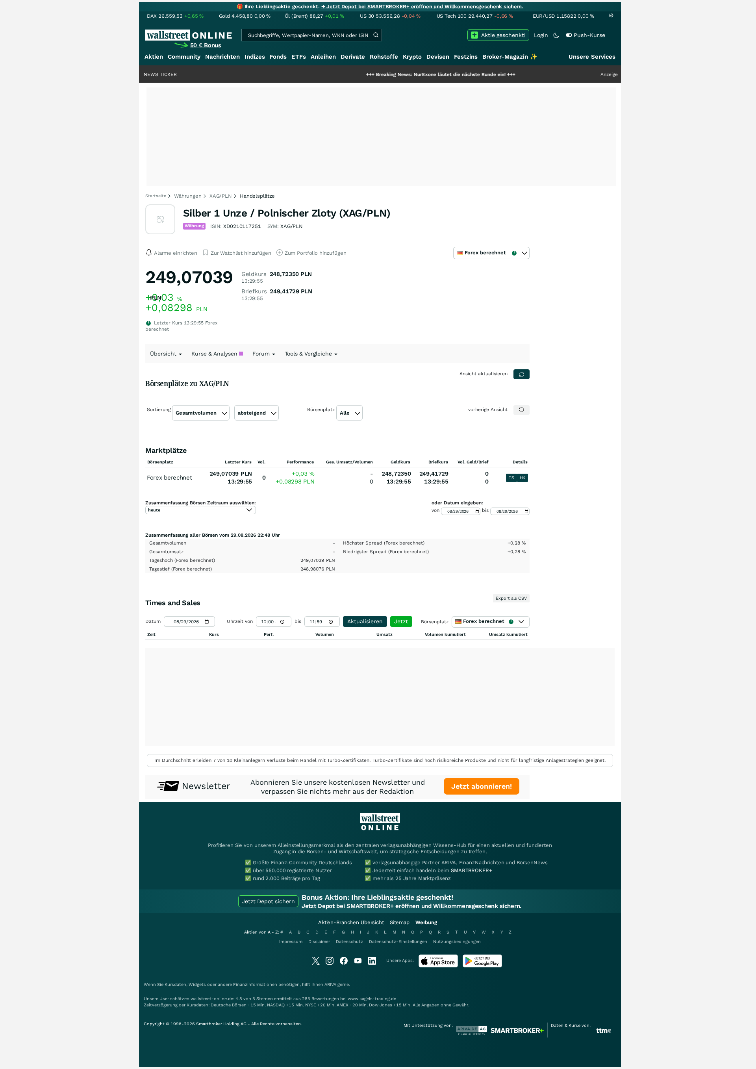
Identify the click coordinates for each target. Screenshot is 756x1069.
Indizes (255, 56)
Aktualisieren (365, 621)
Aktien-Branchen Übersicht (351, 922)
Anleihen (323, 56)
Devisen (437, 56)
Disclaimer (319, 941)
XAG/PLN (220, 196)
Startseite (155, 195)
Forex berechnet (169, 477)
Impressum (290, 941)
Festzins (466, 56)
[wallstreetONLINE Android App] (482, 966)
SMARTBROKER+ (471, 870)
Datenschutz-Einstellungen (398, 941)
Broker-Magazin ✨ (509, 56)
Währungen (188, 196)
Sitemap (400, 922)
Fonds (278, 56)
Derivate (353, 56)
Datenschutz (349, 941)
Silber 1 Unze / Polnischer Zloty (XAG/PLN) (286, 213)
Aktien (154, 56)
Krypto (412, 56)
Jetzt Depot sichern (268, 901)
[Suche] (376, 35)
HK (522, 477)
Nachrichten (222, 56)
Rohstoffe (384, 56)
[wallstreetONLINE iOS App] (438, 966)
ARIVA (330, 984)
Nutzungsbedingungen (457, 941)
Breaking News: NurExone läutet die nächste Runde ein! (412, 74)
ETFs (298, 56)
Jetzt (401, 621)
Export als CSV (511, 598)
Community (184, 56)
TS (511, 477)
